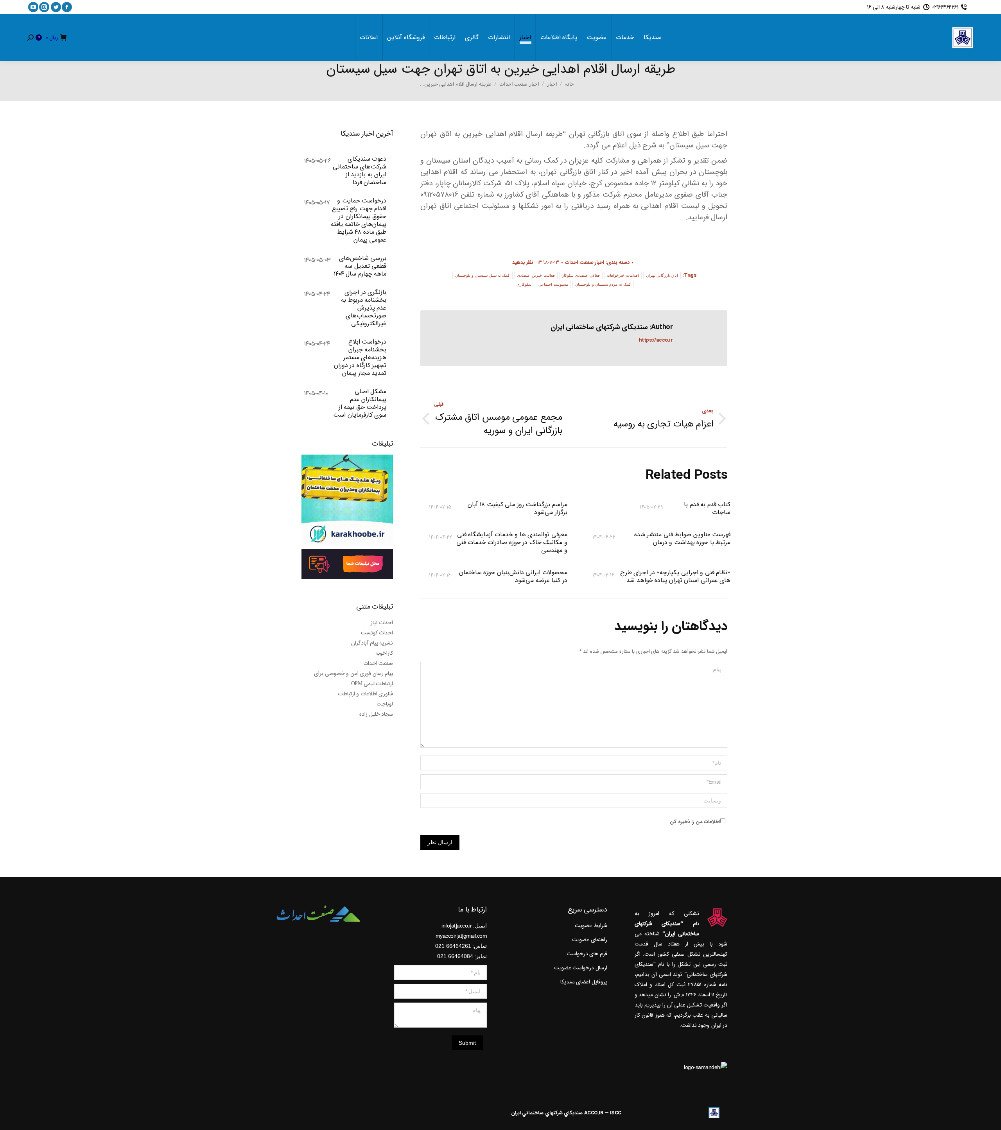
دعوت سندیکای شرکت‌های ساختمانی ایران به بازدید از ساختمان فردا (359, 170)
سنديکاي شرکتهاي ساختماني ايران (547, 1113)
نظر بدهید (523, 262)
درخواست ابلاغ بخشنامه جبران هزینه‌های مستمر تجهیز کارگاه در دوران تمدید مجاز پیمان (360, 357)
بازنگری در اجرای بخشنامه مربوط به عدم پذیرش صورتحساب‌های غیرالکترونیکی (363, 308)
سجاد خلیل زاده (376, 714)
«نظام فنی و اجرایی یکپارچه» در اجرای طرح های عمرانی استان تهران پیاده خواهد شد (675, 576)
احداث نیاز (382, 622)
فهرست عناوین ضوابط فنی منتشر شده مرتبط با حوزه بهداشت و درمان (682, 539)
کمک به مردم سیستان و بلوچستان (603, 284)
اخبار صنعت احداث (584, 262)
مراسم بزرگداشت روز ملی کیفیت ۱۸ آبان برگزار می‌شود (517, 508)
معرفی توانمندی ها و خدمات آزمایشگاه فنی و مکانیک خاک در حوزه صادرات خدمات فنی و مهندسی (511, 542)
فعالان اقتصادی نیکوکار (581, 275)
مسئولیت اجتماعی (553, 284)
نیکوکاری (524, 284)
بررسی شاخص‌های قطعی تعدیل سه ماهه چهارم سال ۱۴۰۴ (360, 266)
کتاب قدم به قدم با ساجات (707, 508)
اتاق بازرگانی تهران (662, 275)
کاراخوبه (384, 653)
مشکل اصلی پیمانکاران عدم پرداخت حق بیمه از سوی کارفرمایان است (359, 403)
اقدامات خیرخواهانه (623, 275)
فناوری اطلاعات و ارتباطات (365, 693)
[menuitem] (652, 37)
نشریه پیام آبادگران (372, 643)
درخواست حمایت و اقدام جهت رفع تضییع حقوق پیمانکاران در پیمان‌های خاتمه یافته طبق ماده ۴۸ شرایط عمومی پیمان (358, 220)
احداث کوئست (377, 633)
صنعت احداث (378, 663)
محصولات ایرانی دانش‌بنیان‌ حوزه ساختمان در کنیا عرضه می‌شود (513, 576)
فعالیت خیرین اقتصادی (536, 275)
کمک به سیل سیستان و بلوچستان (482, 275)
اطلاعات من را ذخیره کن (695, 822)
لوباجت (385, 704)
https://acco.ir (656, 340)
